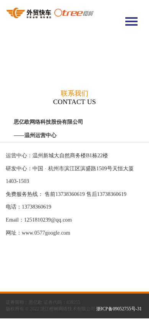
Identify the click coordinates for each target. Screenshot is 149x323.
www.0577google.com (46, 233)
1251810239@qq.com (48, 220)
